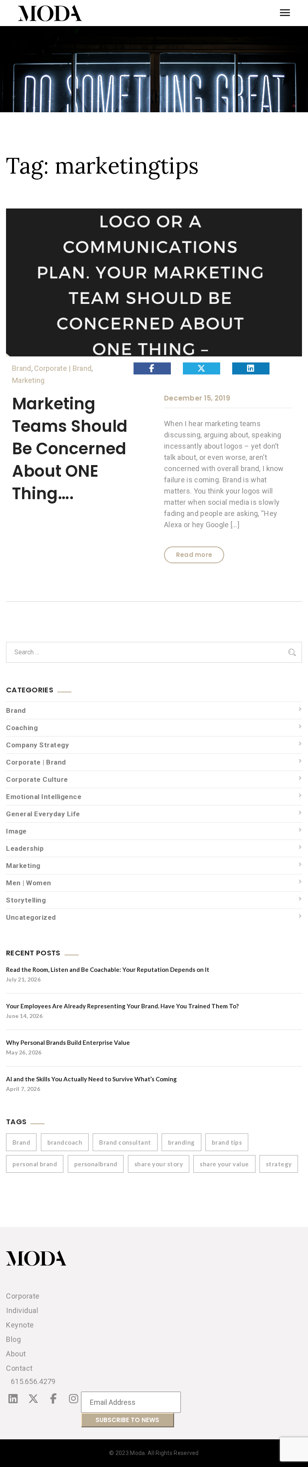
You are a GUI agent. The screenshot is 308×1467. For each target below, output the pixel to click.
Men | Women (28, 883)
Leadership (25, 848)
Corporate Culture (37, 779)
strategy (279, 1164)
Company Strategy (37, 745)
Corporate (23, 1296)
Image (16, 831)
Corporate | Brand (62, 368)
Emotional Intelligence (43, 797)
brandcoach (65, 1142)
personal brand (34, 1164)
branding (181, 1142)
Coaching (22, 728)
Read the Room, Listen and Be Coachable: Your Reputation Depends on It (107, 969)
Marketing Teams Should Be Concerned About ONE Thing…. (70, 449)
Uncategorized (31, 917)
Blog (13, 1339)
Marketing (28, 380)
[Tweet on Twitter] (201, 368)
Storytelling (26, 900)
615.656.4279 (33, 1381)
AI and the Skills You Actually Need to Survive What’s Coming (91, 1079)
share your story (158, 1164)
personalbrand (96, 1164)
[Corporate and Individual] (50, 13)
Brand (21, 368)
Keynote (20, 1325)
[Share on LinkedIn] (251, 368)
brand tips (227, 1142)
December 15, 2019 (197, 398)
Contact (19, 1368)
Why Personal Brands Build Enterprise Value (68, 1042)
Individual (22, 1310)
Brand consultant (125, 1142)
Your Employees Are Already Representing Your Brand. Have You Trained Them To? (122, 1006)
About (16, 1354)
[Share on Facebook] (152, 368)
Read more (194, 554)
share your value (224, 1164)
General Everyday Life (43, 814)
